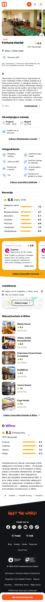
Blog (10, 544)
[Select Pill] (29, 4)
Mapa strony (36, 585)
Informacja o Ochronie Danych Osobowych (22, 573)
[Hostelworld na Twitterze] (14, 527)
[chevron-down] (29, 435)
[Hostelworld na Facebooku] (8, 527)
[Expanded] (5, 495)
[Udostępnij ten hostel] (41, 35)
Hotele (24, 544)
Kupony (36, 579)
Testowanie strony (21, 585)
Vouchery (8, 585)
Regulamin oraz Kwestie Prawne (18, 579)
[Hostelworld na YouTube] (25, 527)
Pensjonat (33, 544)
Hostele (17, 544)
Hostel (5, 39)
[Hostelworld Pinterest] (31, 527)
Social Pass (22, 550)
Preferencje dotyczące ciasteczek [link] (22, 590)
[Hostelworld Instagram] (20, 527)
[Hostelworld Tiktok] (37, 527)
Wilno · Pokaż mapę (14, 50)
